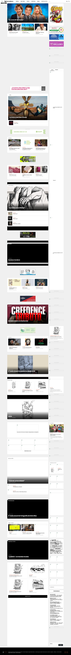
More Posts (27, 596)
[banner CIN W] (28, 274)
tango (59, 552)
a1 (50, 540)
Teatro (28, 1)
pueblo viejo (51, 552)
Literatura (33, 1)
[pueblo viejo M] (56, 363)
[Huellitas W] (56, 48)
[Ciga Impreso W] (56, 356)
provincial (60, 551)
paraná (51, 551)
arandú (57, 540)
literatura (57, 548)
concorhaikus (59, 543)
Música (17, 1)
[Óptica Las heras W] (56, 299)
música (52, 549)
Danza (38, 1)
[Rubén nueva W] (56, 349)
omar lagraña (58, 550)
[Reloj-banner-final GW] (28, 237)
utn (53, 553)
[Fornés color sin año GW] (28, 301)
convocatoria (52, 544)
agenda (53, 540)
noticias (52, 550)
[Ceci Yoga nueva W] (56, 313)
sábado (55, 552)
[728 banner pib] (27, 133)
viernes (58, 553)
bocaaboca (9, 21)
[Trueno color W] (28, 161)
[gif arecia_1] (56, 627)
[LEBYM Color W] (56, 370)
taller (57, 552)
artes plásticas (52, 541)
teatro (51, 553)
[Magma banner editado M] (56, 292)
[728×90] (27, 90)
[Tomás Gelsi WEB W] (28, 332)
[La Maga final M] (56, 306)
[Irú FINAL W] (56, 342)
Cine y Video (23, 1)
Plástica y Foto (44, 1)
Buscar (51, 643)
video (55, 553)
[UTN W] (56, 39)
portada (57, 551)
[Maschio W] (56, 416)
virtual (61, 553)
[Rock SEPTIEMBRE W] (56, 402)
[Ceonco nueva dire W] (56, 55)
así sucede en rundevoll (57, 541)
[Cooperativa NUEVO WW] (56, 32)
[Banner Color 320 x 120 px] (56, 395)
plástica (53, 551)
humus (54, 547)
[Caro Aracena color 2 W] (56, 409)
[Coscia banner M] (56, 320)
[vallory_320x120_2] (56, 46)
